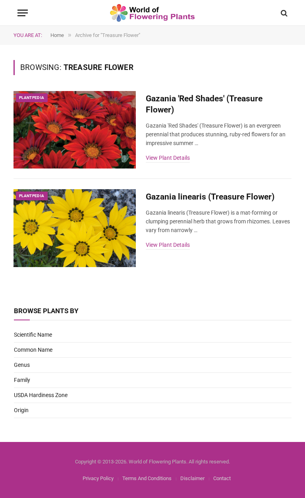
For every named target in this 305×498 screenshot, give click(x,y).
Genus (22, 365)
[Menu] (22, 13)
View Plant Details (168, 158)
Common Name (33, 350)
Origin (21, 410)
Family (22, 380)
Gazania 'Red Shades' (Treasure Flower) (204, 104)
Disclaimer (192, 478)
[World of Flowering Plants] (152, 13)
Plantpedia (31, 97)
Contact (222, 478)
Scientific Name (33, 334)
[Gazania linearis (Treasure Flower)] (75, 228)
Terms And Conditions (147, 478)
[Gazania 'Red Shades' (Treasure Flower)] (75, 130)
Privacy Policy (98, 478)
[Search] (283, 13)
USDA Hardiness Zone (41, 395)
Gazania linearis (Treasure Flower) (210, 197)
